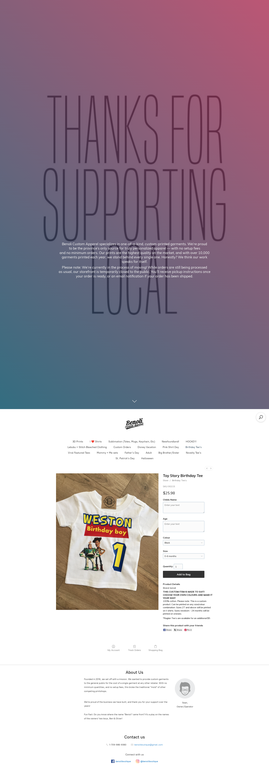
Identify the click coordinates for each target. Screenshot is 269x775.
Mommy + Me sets (107, 452)
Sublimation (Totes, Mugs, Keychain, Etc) (131, 441)
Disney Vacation (147, 447)
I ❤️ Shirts (96, 441)
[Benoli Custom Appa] (134, 424)
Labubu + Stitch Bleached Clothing (87, 447)
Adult (149, 452)
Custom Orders (122, 447)
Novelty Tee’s (193, 452)
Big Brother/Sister (168, 452)
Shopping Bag (156, 650)
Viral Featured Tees (79, 452)
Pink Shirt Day (171, 447)
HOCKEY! (191, 441)
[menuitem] (207, 468)
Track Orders (134, 650)
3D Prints (78, 441)
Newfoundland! (170, 441)
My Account (113, 650)
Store (165, 480)
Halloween (147, 458)
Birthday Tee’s (193, 447)
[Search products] (260, 417)
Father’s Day (132, 452)
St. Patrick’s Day (125, 458)
